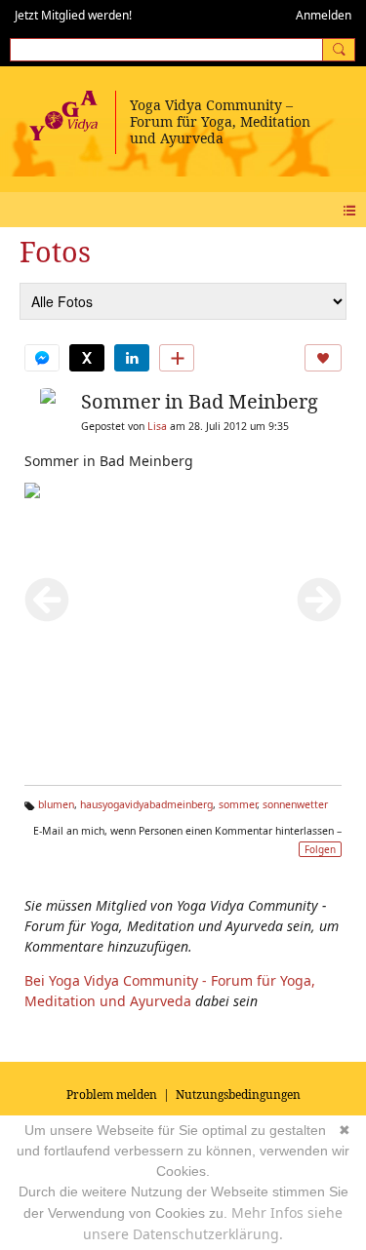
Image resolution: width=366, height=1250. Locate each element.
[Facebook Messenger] (42, 357)
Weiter (319, 599)
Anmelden (323, 15)
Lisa (157, 426)
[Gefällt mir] (323, 357)
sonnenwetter (295, 804)
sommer (238, 804)
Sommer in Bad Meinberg (199, 401)
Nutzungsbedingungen (238, 1094)
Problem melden (111, 1094)
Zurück (46, 599)
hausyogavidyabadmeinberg (146, 804)
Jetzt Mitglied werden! (73, 15)
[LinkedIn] (131, 357)
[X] (86, 357)
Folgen (320, 849)
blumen (56, 804)
